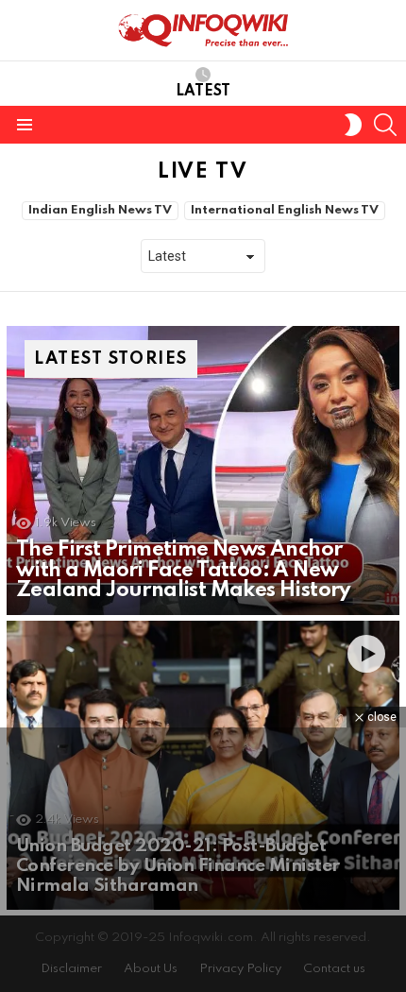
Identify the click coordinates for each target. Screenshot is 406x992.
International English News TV (285, 210)
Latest (203, 91)
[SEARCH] (385, 125)
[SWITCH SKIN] (353, 125)
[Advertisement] (203, 859)
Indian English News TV (100, 210)
